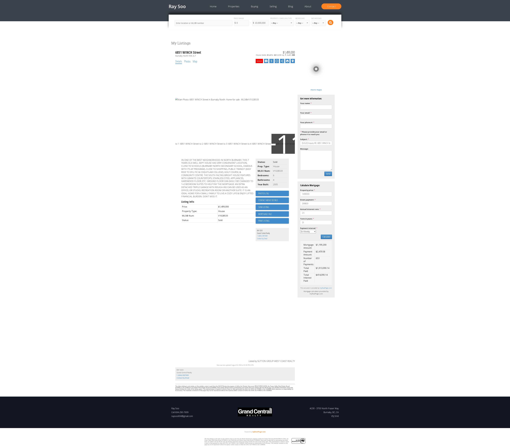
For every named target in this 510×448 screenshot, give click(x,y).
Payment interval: (308, 228)
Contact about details (268, 200)
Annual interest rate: (309, 209)
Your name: (305, 103)
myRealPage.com (326, 288)
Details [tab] (178, 61)
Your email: (305, 113)
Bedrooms (300, 18)
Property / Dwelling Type (281, 18)
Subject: (304, 139)
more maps (316, 89)
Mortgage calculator (273, 214)
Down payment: (307, 200)
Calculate (326, 236)
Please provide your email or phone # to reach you (313, 133)
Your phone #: (306, 122)
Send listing (263, 207)
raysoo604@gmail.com (182, 416)
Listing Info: (187, 201)
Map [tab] (195, 61)
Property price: (307, 190)
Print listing (263, 220)
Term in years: (306, 219)
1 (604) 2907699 (262, 236)
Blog (290, 6)
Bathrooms (316, 18)
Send (328, 174)
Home (213, 6)
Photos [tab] (187, 61)
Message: (304, 149)
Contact (331, 6)
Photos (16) (263, 193)
